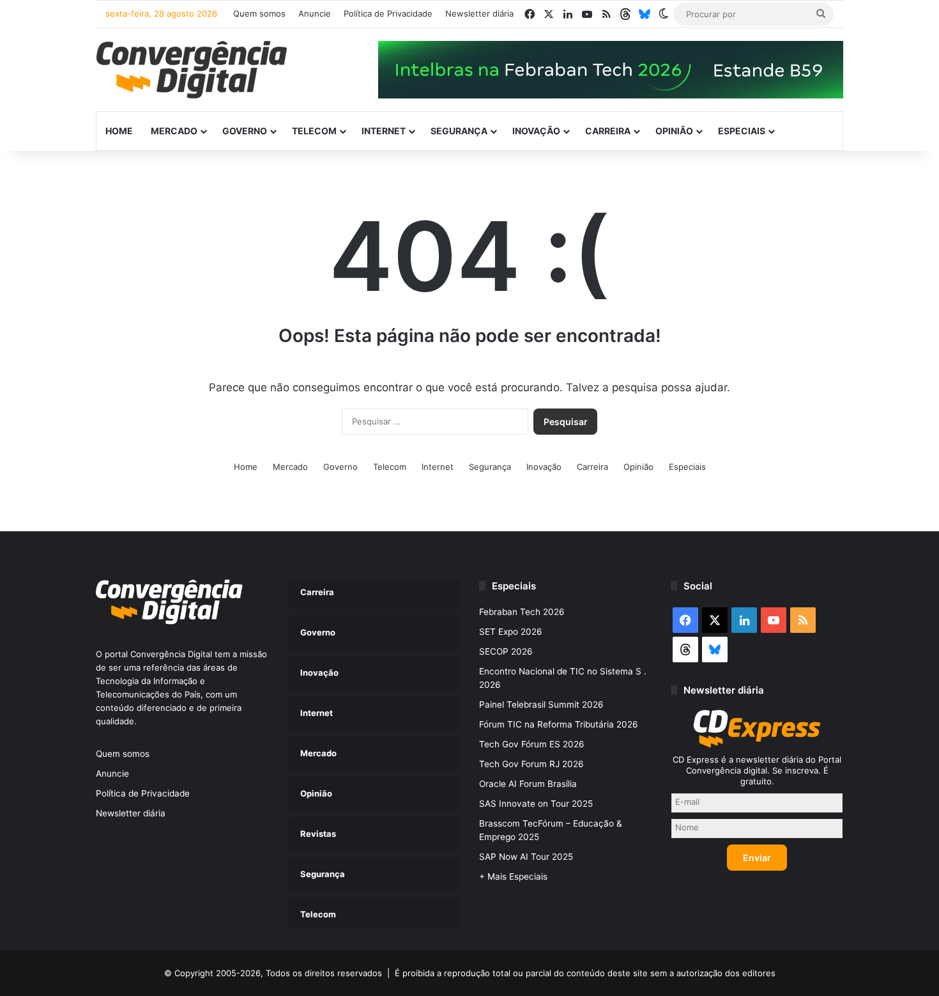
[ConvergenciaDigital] (191, 69)
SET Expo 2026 (510, 631)
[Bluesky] (644, 14)
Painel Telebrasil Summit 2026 (541, 704)
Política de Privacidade (388, 13)
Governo (244, 130)
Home (119, 130)
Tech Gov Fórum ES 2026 (531, 744)
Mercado (174, 130)
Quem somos (259, 13)
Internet (384, 130)
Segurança (459, 130)
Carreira (607, 130)
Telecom (314, 130)
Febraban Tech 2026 (522, 612)
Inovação (536, 130)
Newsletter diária (479, 13)
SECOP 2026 (506, 651)
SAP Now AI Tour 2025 (526, 857)
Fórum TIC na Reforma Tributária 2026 (558, 724)
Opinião (674, 130)
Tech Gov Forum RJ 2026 (531, 764)
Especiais (741, 130)
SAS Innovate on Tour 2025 (536, 803)
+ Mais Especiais (513, 876)
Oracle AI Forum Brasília (528, 784)
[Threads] (625, 14)
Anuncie (314, 13)
